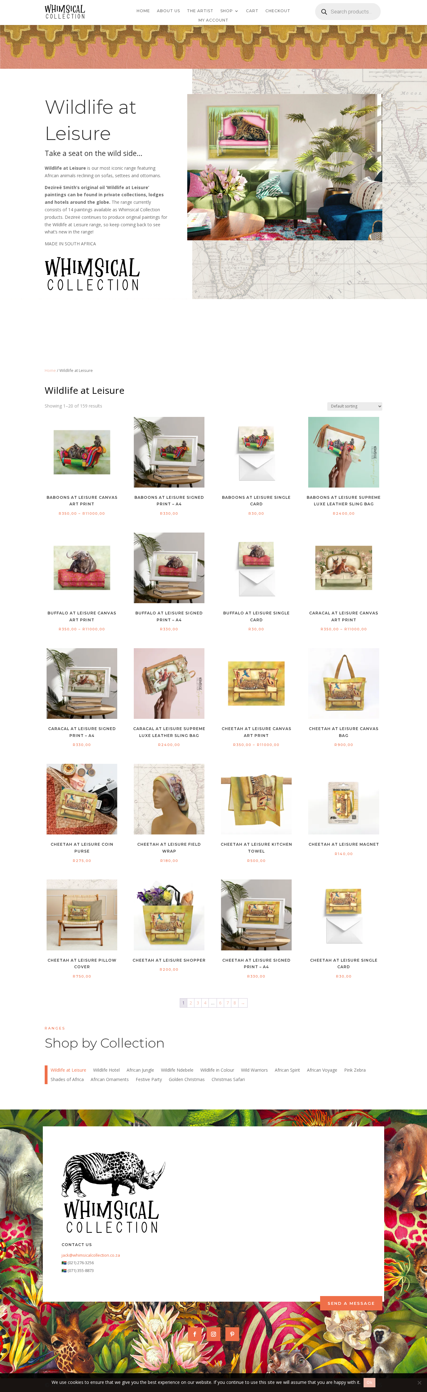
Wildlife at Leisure (68, 1070)
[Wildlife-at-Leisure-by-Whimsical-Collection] (284, 239)
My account (213, 20)
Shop (226, 11)
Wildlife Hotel (106, 1070)
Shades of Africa (67, 1079)
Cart (252, 11)
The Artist (200, 11)
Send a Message (351, 1303)
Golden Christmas (187, 1079)
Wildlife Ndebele (177, 1070)
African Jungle (140, 1070)
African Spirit (287, 1070)
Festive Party (149, 1079)
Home (143, 11)
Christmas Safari (228, 1079)
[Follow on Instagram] (213, 1334)
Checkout (277, 11)
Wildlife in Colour (217, 1070)
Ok (369, 1382)
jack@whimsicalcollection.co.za (91, 1255)
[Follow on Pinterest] (232, 1334)
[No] (419, 1382)
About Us (168, 11)
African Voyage (322, 1070)
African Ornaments (110, 1079)
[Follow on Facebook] (195, 1334)
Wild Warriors (254, 1070)
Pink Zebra (355, 1070)
